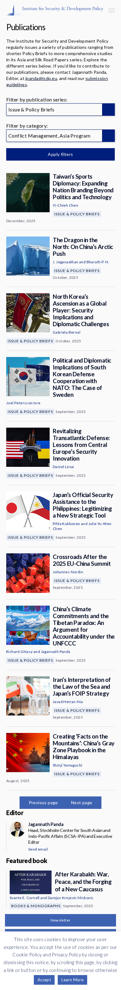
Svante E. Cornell (25, 897)
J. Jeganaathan (65, 262)
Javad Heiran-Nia (68, 701)
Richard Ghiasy (19, 651)
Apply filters (60, 154)
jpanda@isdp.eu (41, 78)
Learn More (72, 979)
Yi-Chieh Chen (65, 205)
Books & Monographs (35, 905)
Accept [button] (44, 979)
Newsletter (61, 920)
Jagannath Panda (55, 651)
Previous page (43, 802)
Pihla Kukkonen (66, 523)
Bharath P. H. (98, 262)
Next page (81, 802)
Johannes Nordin (68, 572)
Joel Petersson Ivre (23, 403)
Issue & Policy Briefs (77, 214)
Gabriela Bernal (66, 332)
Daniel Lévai (63, 466)
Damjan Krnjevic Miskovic (71, 897)
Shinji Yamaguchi (67, 765)
